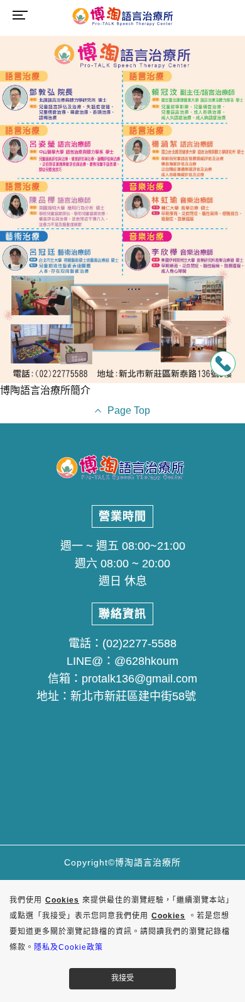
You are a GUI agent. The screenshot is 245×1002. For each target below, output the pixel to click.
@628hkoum (146, 661)
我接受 (122, 978)
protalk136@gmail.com (139, 678)
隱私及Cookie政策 (68, 947)
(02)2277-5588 (139, 643)
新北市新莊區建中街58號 (133, 696)
